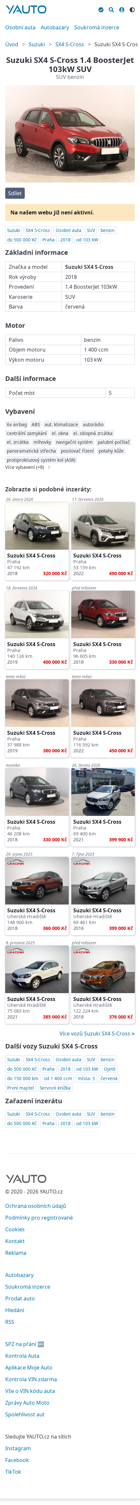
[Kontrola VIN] (101, 9)
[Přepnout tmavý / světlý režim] (132, 8)
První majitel (20, 1088)
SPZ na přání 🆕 (24, 1344)
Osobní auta (20, 27)
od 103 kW (87, 240)
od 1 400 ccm (58, 1078)
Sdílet (15, 193)
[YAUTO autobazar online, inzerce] (26, 9)
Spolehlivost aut (25, 1414)
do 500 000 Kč (22, 240)
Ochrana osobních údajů (35, 1205)
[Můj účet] (122, 9)
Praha (48, 240)
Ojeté (110, 1069)
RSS (9, 1321)
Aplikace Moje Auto (28, 1367)
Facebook (17, 1460)
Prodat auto (20, 1298)
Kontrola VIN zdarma (31, 1379)
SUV (91, 230)
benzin (107, 230)
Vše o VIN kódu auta (30, 1391)
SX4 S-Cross (69, 44)
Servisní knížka (55, 1088)
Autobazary (55, 27)
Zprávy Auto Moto (27, 1402)
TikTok (13, 1471)
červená (109, 1078)
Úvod (11, 44)
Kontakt (15, 1241)
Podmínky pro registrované (39, 1217)
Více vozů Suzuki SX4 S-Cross (96, 1033)
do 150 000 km (22, 1078)
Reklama (15, 1252)
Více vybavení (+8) (24, 467)
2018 (65, 240)
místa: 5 (86, 1078)
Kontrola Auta (22, 1355)
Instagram (18, 1448)
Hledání (14, 1310)
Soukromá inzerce (96, 27)
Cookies (15, 1229)
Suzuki (37, 44)
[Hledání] (111, 9)
